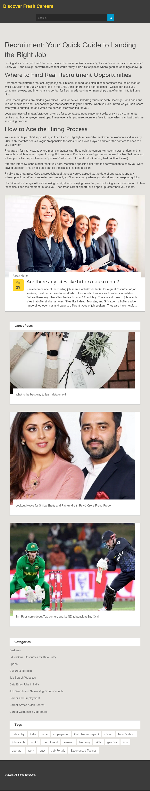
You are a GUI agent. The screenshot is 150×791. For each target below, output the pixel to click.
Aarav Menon (21, 275)
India (45, 734)
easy (43, 750)
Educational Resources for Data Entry (33, 657)
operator (17, 750)
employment (61, 734)
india (33, 734)
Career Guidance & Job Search (29, 712)
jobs (125, 742)
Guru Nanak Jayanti (86, 734)
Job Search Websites (23, 677)
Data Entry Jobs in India (24, 684)
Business (15, 650)
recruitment (51, 742)
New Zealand (126, 734)
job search (18, 742)
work (31, 750)
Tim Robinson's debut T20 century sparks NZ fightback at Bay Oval (57, 616)
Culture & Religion (21, 671)
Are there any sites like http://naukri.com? (73, 282)
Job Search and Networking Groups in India (36, 691)
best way (84, 742)
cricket (108, 734)
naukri (34, 742)
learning (68, 742)
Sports (14, 664)
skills (99, 742)
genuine (112, 742)
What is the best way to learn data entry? (41, 394)
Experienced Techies (83, 750)
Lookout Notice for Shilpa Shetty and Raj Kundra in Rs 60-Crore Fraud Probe (63, 505)
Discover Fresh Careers (28, 6)
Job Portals (58, 750)
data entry (18, 734)
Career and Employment (25, 698)
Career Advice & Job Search (27, 705)
